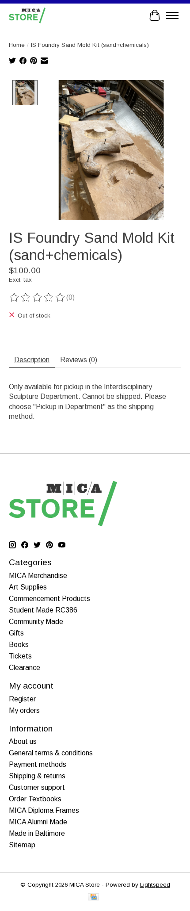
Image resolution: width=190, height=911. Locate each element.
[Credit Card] (93, 897)
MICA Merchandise (38, 575)
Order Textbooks (35, 799)
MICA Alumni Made (38, 822)
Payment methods (37, 764)
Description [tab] (31, 360)
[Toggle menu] (172, 15)
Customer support (37, 787)
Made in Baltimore (37, 833)
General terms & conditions (51, 753)
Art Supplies (28, 587)
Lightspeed (155, 884)
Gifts (16, 633)
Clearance (24, 667)
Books (19, 644)
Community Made (36, 621)
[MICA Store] (27, 15)
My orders (24, 710)
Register (22, 699)
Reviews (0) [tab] (78, 360)
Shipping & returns (37, 776)
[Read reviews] (37, 297)
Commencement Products (49, 598)
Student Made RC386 (43, 610)
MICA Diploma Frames (44, 810)
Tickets (20, 656)
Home (17, 45)
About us (23, 741)
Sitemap (22, 845)
